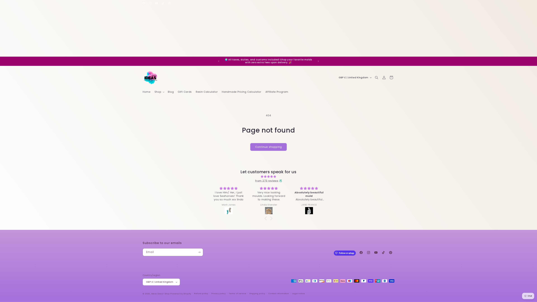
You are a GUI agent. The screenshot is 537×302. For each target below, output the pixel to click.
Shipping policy (257, 293)
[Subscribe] (199, 252)
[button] (159, 91)
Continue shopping (268, 147)
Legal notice (298, 293)
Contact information (278, 293)
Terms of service (237, 293)
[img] (268, 176)
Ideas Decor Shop (160, 293)
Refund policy (201, 293)
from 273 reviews (266, 180)
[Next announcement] (318, 61)
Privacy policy (218, 293)
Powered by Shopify (180, 293)
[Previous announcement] (219, 61)
